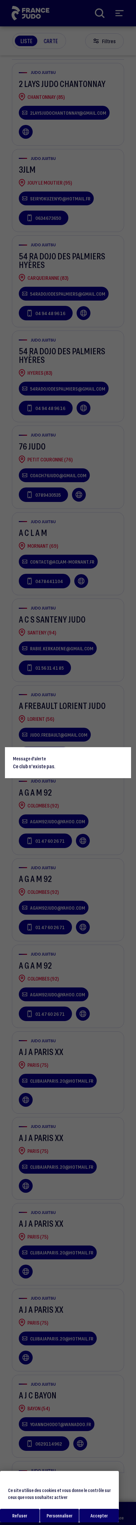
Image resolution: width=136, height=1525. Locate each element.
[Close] (123, 755)
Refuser (19, 1515)
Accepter (99, 1515)
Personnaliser (60, 1515)
